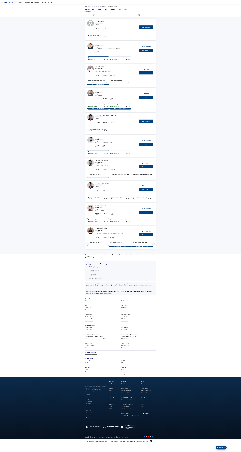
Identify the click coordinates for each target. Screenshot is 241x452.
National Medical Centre (126, 413)
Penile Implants (124, 329)
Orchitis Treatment (89, 331)
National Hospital (124, 388)
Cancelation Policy (89, 412)
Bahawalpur (111, 404)
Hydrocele (123, 318)
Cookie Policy (146, 441)
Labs (142, 406)
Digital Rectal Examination (90, 327)
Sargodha (111, 401)
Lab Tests (143, 408)
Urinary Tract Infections (125, 305)
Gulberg (87, 374)
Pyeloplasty (87, 347)
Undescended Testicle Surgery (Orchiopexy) (94, 336)
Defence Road (88, 367)
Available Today (134, 14)
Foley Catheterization (125, 340)
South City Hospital (125, 406)
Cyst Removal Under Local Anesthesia (128, 336)
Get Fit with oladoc (144, 411)
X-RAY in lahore (144, 386)
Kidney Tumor (124, 316)
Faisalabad (111, 399)
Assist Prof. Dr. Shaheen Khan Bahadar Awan (106, 115)
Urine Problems (124, 300)
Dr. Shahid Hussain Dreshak (102, 183)
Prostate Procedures (125, 343)
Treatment (97, 6)
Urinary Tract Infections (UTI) (91, 303)
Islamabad (111, 388)
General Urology (88, 309)
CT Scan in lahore (144, 388)
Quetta (110, 406)
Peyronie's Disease (124, 321)
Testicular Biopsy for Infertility (91, 340)
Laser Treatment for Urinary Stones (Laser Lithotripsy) (96, 338)
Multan (110, 392)
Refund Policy (88, 403)
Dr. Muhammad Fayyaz (101, 228)
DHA (122, 362)
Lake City (87, 369)
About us (88, 396)
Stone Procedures (124, 327)
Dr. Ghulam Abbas (99, 44)
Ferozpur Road (124, 369)
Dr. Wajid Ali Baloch (100, 138)
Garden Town (88, 371)
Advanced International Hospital (127, 401)
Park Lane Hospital (125, 411)
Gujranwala (111, 397)
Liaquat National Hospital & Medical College (130, 415)
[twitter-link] (143, 437)
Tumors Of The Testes (89, 316)
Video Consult (147, 23)
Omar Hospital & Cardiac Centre (127, 392)
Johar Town (87, 360)
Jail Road (123, 360)
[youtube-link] (149, 437)
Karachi (110, 383)
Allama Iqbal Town (89, 365)
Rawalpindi (111, 390)
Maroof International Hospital (127, 404)
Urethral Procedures (89, 343)
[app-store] (146, 417)
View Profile (146, 69)
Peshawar (111, 395)
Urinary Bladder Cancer (125, 314)
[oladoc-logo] (4, 2)
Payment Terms (89, 405)
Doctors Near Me (98, 14)
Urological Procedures (89, 345)
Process (87, 417)
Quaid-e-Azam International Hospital (128, 399)
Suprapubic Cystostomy (126, 331)
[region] (121, 15)
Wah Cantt (111, 408)
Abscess (87, 300)
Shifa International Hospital (126, 397)
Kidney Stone (123, 309)
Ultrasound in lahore (145, 392)
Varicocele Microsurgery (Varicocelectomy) (130, 334)
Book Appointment (146, 27)
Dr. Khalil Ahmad (99, 91)
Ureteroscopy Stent (125, 345)
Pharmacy (143, 404)
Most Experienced (109, 14)
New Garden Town (89, 362)
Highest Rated (125, 14)
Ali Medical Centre (124, 395)
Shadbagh (123, 374)
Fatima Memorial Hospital (126, 390)
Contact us (88, 408)
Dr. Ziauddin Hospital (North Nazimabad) (129, 408)
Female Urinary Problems (126, 303)
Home (86, 6)
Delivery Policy (89, 401)
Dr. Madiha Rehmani (100, 21)
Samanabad (123, 365)
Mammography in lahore (146, 390)
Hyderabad (111, 411)
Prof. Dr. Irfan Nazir (99, 66)
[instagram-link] (147, 437)
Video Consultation (151, 14)
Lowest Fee (117, 14)
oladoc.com (104, 437)
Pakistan (89, 6)
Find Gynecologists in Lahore (91, 354)
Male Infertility (124, 307)
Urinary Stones (88, 307)
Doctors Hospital (124, 383)
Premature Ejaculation (125, 312)
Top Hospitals (124, 381)
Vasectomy (123, 347)
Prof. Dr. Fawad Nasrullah (101, 160)
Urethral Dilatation (124, 338)
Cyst (86, 305)
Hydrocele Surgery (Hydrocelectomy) (92, 334)
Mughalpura (123, 367)
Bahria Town (123, 371)
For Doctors (143, 401)
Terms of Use (88, 410)
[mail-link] (151, 437)
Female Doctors (89, 14)
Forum (142, 399)
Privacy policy (89, 399)
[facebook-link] (145, 437)
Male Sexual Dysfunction (90, 312)
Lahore (93, 6)
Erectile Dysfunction (89, 321)
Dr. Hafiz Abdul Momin (100, 206)
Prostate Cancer (88, 314)
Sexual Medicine (88, 329)
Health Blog (143, 397)
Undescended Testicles (90, 318)
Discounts (142, 14)
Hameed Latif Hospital (125, 386)
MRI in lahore (143, 383)
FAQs (87, 415)
